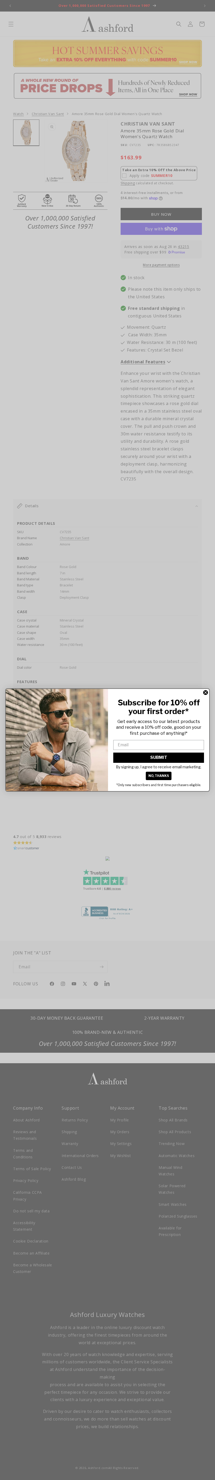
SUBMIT (158, 757)
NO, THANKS (158, 776)
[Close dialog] (205, 692)
